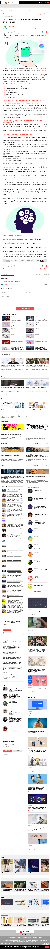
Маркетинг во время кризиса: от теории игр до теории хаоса (41, 342)
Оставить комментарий (7, 752)
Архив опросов (5, 754)
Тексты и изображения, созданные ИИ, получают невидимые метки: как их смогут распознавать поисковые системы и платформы (15, 581)
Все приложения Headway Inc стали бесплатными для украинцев (13, 530)
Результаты (17, 750)
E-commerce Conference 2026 (40, 569)
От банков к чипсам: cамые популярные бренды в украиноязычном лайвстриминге (15, 586)
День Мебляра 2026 (38, 553)
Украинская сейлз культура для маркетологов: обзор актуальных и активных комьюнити (16, 331)
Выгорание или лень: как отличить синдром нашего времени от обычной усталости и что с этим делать (7, 925)
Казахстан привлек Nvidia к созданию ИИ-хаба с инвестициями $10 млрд (12, 658)
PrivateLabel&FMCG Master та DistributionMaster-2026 (40, 523)
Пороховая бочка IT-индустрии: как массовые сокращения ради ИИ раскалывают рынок (11, 676)
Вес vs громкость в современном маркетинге (40, 336)
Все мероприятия (37, 591)
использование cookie (14, 947)
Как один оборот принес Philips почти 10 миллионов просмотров (37, 689)
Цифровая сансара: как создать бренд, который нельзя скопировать (40, 325)
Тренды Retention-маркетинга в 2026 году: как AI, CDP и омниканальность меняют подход (37, 808)
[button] (48, 355)
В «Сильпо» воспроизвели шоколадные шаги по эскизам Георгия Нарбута (14, 591)
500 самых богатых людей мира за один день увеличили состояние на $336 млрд (12, 663)
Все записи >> (36, 354)
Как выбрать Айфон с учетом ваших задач (7, 890)
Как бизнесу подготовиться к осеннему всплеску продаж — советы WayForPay (14, 561)
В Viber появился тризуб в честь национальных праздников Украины (13, 520)
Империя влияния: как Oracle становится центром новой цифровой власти (37, 847)
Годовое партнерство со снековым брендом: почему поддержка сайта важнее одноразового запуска (20, 907)
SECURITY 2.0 (36, 577)
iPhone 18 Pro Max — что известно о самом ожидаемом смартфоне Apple (33, 890)
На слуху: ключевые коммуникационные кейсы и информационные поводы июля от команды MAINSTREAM (37, 612)
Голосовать (7, 750)
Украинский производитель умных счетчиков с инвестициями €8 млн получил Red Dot (15, 596)
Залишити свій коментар (42, 274)
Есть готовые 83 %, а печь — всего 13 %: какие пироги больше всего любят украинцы (15, 500)
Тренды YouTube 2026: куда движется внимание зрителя (36, 732)
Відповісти (46, 284)
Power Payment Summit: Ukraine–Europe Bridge (39, 539)
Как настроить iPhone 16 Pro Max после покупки (20, 890)
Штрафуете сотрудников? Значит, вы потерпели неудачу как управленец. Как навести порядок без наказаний (37, 788)
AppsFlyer (44, 70)
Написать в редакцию (8, 268)
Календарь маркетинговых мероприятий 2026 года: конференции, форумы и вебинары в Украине (14, 540)
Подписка (48, 2)
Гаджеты (3, 880)
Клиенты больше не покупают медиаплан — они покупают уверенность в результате (37, 751)
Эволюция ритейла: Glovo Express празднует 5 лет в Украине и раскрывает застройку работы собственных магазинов (15, 611)
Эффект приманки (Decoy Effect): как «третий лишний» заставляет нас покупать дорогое (40, 331)
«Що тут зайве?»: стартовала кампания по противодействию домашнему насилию (14, 556)
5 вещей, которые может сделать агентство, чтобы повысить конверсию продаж (41, 348)
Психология (4, 915)
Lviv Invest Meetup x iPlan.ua (40, 514)
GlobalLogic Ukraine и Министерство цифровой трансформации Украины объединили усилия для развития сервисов (15, 606)
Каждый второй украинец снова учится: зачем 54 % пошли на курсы (14, 576)
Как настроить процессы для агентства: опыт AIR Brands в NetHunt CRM (37, 713)
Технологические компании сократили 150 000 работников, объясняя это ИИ (12, 669)
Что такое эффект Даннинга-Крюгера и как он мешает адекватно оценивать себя (20, 925)
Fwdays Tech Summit (38, 561)
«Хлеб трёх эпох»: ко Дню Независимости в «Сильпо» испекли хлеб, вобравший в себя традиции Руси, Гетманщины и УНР (15, 525)
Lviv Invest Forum (37, 490)
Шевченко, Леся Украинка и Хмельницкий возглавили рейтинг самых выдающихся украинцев (14, 510)
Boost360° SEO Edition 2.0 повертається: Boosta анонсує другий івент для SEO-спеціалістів (40, 547)
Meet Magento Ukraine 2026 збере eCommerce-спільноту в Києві (40, 507)
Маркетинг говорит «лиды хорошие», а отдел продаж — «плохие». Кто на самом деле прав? (41, 320)
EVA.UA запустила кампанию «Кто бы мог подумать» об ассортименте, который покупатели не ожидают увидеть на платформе (37, 651)
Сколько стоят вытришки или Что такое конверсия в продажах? (17, 336)
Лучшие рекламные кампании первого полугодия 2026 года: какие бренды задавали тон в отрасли (36, 670)
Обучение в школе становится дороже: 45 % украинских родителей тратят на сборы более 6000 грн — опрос (15, 551)
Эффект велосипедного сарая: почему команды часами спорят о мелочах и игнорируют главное (33, 925)
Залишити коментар (25, 308)
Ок (47, 947)
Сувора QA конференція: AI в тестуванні (40, 499)
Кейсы (2, 897)
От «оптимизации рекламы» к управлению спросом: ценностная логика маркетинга (17, 348)
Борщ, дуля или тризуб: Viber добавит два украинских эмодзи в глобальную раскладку (14, 515)
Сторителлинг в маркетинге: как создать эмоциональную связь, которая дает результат (17, 342)
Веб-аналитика (36, 14)
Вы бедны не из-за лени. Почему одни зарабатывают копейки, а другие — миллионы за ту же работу (36, 828)
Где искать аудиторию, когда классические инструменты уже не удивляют (33, 907)
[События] (46, 2)
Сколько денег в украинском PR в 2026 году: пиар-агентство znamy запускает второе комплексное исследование (14, 566)
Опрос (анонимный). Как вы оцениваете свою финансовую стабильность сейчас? (10, 740)
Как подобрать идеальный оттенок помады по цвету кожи (11, 640)
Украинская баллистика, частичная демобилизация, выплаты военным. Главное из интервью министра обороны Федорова (12, 647)
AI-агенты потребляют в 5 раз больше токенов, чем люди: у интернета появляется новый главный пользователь (15, 490)
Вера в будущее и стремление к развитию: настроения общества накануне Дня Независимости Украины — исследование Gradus (14, 546)
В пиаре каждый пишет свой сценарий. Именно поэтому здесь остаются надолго (16, 325)
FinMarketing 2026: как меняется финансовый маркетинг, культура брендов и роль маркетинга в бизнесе (15, 535)
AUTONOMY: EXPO (37, 530)
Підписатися (7, 629)
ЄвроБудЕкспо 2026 (38, 585)
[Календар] (44, 2)
